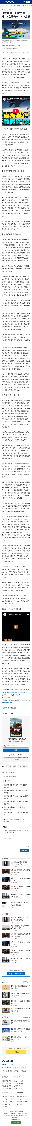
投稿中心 (10, 1071)
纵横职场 (19, 1101)
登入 (28, 1)
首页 (3, 5)
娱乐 (10, 1086)
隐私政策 (4, 1071)
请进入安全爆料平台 (16, 974)
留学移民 (25, 1096)
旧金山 (21, 1081)
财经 (6, 1086)
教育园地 (4, 1104)
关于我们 (9, 1067)
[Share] (11, 866)
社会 (6, 1088)
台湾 (26, 5)
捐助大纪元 (24, 1071)
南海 (14, 766)
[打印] (19, 53)
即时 (7, 5)
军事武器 (11, 772)
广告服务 (17, 1071)
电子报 (4, 1067)
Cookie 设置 (16, 1122)
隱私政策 (17, 759)
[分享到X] (11, 53)
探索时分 (8, 700)
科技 (3, 1086)
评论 (22, 5)
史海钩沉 (4, 1101)
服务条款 (23, 1067)
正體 (23, 1)
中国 (11, 5)
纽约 (15, 1081)
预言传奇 (11, 1104)
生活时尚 (25, 1099)
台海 (19, 766)
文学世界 (11, 1099)
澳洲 (15, 1088)
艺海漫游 (4, 1106)
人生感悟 (4, 1099)
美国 (14, 5)
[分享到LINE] (7, 53)
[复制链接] (15, 52)
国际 (18, 5)
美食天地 (25, 1101)
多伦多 (21, 1083)
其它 (20, 1088)
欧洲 (20, 1086)
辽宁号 (8, 769)
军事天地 (7, 9)
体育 (3, 1088)
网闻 (10, 1088)
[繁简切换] (27, 53)
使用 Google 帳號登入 (17, 754)
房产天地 (19, 1096)
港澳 (10, 1083)
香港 (30, 5)
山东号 (25, 766)
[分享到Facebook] (3, 53)
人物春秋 (11, 1101)
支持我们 (16, 1052)
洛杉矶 (16, 1083)
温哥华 (16, 1086)
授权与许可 (16, 1067)
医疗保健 (19, 1099)
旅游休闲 (19, 1104)
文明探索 (11, 1096)
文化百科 (4, 1096)
